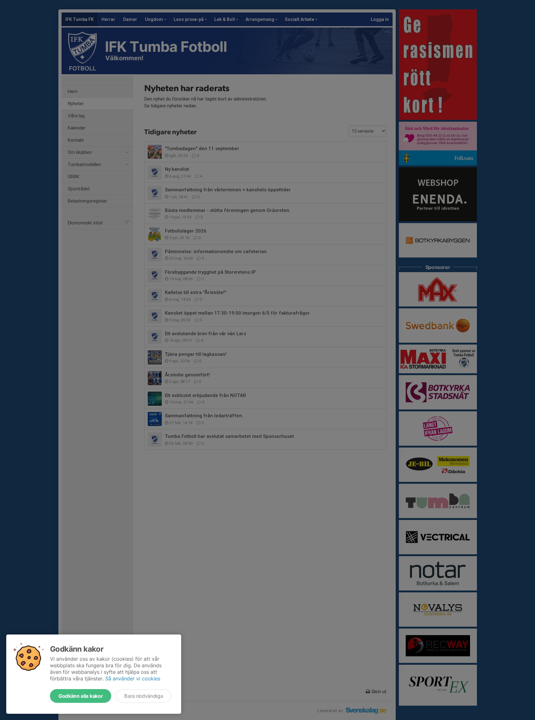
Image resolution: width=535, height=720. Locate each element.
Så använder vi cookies (132, 678)
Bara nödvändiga (143, 696)
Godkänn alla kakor (80, 696)
